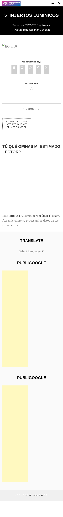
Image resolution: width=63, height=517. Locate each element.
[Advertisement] (15, 318)
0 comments (31, 109)
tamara (46, 25)
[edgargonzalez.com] (11, 3)
